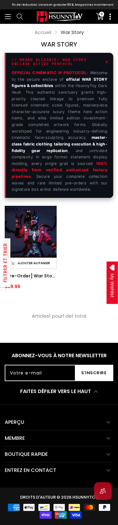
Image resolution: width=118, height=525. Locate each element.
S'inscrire (93, 373)
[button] (8, 16)
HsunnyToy (85, 497)
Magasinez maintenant (90, 5)
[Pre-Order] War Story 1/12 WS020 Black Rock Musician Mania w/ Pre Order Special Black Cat (31, 276)
